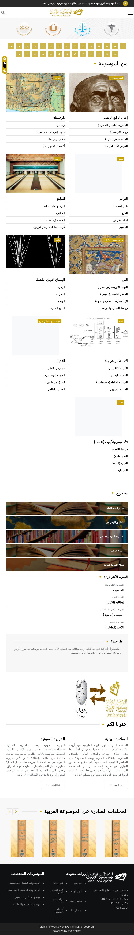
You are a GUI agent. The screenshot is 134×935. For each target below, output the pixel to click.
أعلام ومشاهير (116, 78)
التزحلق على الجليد (54, 206)
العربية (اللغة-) (120, 463)
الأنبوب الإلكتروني (118, 368)
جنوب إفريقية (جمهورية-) (51, 132)
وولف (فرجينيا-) (119, 132)
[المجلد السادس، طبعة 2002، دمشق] (22, 838)
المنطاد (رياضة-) (55, 220)
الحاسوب (118, 590)
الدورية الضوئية (53, 739)
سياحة (57, 78)
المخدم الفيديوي (119, 389)
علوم (58, 240)
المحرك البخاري (119, 375)
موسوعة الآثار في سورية (26, 897)
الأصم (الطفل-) (114, 627)
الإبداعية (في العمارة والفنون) (111, 301)
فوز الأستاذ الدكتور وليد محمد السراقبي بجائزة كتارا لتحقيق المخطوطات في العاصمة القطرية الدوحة (69, 3)
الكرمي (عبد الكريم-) (116, 146)
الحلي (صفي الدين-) (116, 139)
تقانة (121, 321)
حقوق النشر (75, 901)
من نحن (78, 883)
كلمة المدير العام (57, 891)
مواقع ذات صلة (58, 901)
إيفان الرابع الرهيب (115, 118)
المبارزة (60, 213)
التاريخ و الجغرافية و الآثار (113, 609)
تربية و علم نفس (116, 622)
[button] (16, 811)
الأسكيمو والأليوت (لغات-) (111, 442)
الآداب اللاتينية (118, 597)
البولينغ (60, 199)
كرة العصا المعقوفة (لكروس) (49, 227)
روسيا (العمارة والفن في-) (113, 308)
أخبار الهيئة (76, 891)
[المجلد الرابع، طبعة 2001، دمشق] (85, 838)
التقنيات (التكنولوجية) (114, 585)
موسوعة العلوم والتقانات (26, 904)
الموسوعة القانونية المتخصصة (23, 890)
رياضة (57, 159)
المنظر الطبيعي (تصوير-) (114, 294)
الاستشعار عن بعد (116, 361)
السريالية (123, 470)
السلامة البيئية (116, 739)
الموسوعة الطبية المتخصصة (24, 883)
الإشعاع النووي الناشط (50, 280)
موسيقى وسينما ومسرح (49, 321)
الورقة (61, 301)
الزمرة (61, 287)
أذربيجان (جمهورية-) (54, 146)
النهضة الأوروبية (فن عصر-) (113, 287)
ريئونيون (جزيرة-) (113, 614)
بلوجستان (59, 118)
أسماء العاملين (59, 910)
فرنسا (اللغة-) (120, 449)
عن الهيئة (58, 883)
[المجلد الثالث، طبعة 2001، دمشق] (116, 838)
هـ (35, 53)
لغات (120, 402)
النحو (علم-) (121, 456)
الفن (125, 280)
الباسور (124, 227)
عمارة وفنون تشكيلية (113, 240)
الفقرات (60, 294)
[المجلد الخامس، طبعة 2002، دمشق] (53, 838)
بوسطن (61, 125)
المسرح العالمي (56, 389)
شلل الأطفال (120, 206)
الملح (125, 213)
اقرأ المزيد (118, 785)
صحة (121, 159)
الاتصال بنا (76, 910)
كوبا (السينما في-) (55, 382)
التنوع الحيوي (57, 308)
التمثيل (60, 361)
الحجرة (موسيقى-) (54, 375)
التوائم (124, 199)
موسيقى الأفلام (56, 368)
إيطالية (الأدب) (115, 602)
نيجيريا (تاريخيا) (56, 139)
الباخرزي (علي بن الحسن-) (113, 125)
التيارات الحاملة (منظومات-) (112, 382)
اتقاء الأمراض (120, 220)
